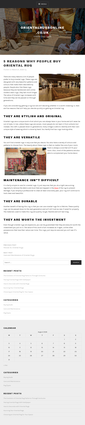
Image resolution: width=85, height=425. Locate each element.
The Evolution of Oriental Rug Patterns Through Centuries (24, 276)
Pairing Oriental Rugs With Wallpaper (17, 280)
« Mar (6, 365)
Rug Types (7, 313)
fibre (56, 188)
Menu (43, 4)
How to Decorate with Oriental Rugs (16, 284)
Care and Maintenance (12, 309)
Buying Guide (8, 305)
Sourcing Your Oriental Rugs (14, 288)
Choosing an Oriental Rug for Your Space (18, 292)
